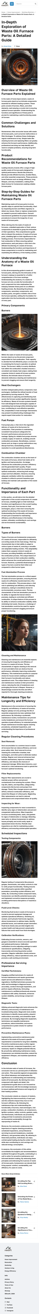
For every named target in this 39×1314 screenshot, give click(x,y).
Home (3, 12)
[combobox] (25, 4)
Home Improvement (13, 12)
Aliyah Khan (7, 46)
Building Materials (28, 12)
